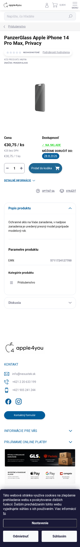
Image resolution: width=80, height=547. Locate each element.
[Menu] (75, 5)
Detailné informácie (17, 180)
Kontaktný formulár (24, 415)
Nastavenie (40, 523)
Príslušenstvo (26, 282)
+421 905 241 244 (23, 390)
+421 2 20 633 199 (24, 381)
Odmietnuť (21, 536)
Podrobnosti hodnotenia (56, 52)
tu (4, 513)
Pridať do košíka (41, 168)
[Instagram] (18, 400)
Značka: (16, 63)
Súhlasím (59, 536)
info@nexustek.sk (23, 374)
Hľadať (70, 16)
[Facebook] (7, 400)
